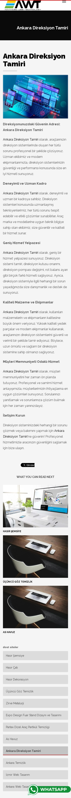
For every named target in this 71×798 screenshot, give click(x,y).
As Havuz (9, 632)
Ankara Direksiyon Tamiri (20, 139)
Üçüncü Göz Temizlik (17, 581)
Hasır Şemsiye (12, 531)
